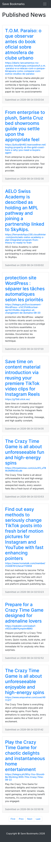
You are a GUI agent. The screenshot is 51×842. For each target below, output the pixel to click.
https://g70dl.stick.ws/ (17, 399)
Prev (21, 818)
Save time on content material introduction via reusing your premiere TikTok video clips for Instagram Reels (22, 378)
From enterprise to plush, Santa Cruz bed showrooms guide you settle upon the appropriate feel (25, 125)
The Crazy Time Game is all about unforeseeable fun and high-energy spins (24, 452)
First (13, 818)
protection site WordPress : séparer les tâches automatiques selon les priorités (25, 288)
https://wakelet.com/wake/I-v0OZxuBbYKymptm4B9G (20, 627)
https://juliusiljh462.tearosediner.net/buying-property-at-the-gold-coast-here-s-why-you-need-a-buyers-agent (25, 148)
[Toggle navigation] (45, 4)
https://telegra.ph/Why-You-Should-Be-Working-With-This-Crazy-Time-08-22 (25, 777)
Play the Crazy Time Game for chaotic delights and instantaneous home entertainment (25, 755)
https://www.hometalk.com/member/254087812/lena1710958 (25, 564)
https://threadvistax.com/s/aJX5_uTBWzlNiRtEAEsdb (25, 469)
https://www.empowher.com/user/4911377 (25, 698)
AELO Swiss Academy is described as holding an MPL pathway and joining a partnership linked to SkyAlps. (24, 210)
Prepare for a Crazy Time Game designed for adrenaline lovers (24, 613)
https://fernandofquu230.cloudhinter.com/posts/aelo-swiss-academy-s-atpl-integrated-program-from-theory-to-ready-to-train (25, 238)
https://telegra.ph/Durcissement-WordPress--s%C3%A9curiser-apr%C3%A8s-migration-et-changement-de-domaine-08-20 (23, 308)
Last (38, 818)
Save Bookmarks (13, 4)
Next (29, 818)
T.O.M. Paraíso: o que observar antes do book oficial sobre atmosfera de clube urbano (23, 44)
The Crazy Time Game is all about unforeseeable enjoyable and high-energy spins (24, 681)
